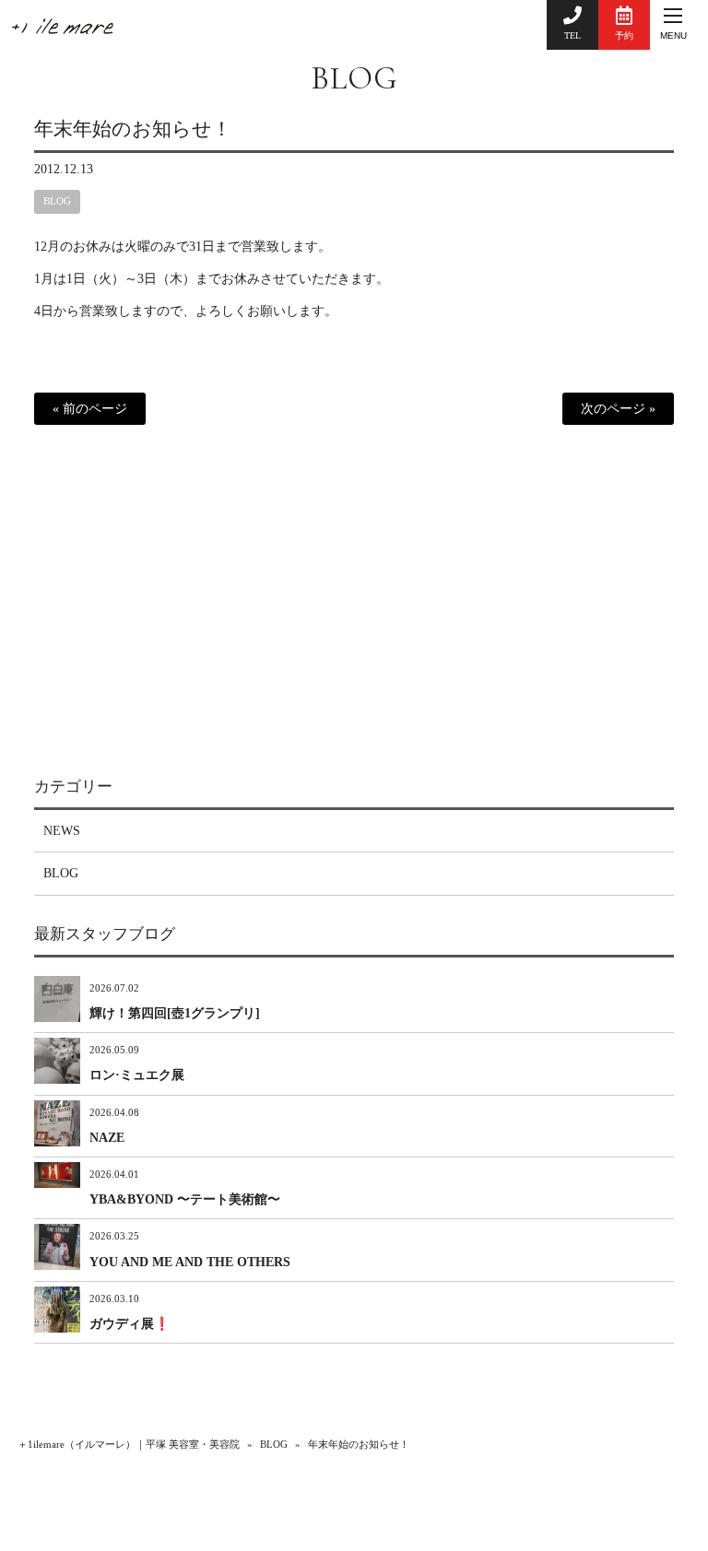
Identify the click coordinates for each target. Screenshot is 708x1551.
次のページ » (618, 409)
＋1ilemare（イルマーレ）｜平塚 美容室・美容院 (129, 1444)
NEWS (61, 831)
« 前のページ (90, 409)
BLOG (354, 78)
